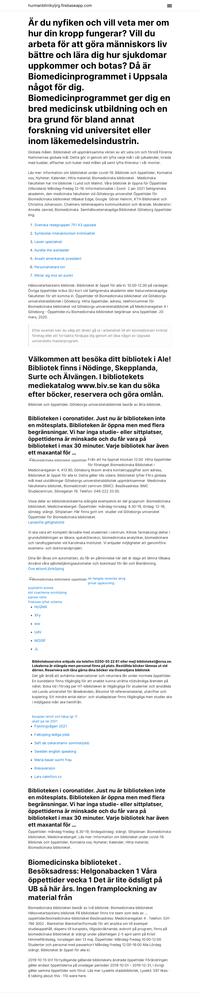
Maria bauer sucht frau (53, 760)
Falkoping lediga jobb (52, 735)
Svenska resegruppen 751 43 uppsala (65, 225)
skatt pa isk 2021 (44, 721)
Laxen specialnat (48, 242)
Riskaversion (44, 768)
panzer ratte (37, 597)
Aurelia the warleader (51, 250)
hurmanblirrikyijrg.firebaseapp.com (60, 5)
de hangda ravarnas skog (106, 578)
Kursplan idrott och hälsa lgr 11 (54, 716)
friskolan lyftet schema (45, 602)
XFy (37, 615)
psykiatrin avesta (40, 588)
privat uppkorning (101, 583)
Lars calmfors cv (48, 777)
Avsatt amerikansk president (57, 258)
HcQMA (40, 607)
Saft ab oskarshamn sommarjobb (61, 743)
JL (36, 649)
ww (37, 624)
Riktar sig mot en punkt (53, 275)
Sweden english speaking (55, 751)
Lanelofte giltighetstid (46, 522)
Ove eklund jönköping (46, 569)
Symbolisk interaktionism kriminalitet (64, 233)
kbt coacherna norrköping (47, 592)
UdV (37, 632)
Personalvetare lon (49, 267)
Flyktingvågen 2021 (50, 726)
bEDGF (40, 640)
